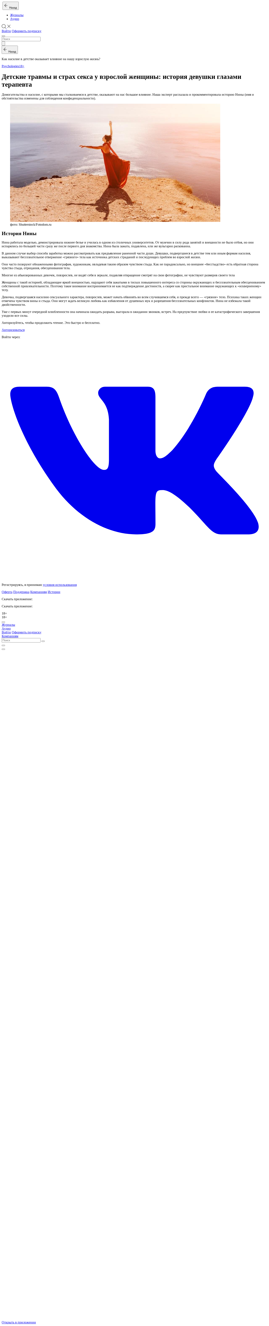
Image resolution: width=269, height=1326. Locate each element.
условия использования (60, 585)
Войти (6, 31)
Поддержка (21, 592)
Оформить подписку (26, 31)
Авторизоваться (13, 330)
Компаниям (38, 592)
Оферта (7, 592)
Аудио (14, 19)
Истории (54, 592)
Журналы (17, 15)
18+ (21, 66)
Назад (12, 7)
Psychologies (10, 66)
